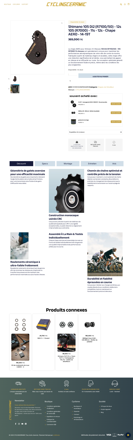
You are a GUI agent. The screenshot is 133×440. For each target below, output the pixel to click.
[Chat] (128, 435)
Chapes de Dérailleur (106, 87)
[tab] (21, 163)
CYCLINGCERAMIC (83, 90)
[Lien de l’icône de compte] (125, 4)
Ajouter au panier (100, 76)
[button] (121, 5)
